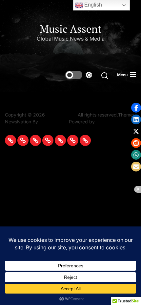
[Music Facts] (72, 140)
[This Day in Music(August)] (10, 140)
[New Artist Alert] (35, 140)
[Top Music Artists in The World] (60, 140)
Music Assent (71, 29)
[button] (136, 108)
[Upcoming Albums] (23, 140)
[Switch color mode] (78, 75)
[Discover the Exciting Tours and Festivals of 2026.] (47, 140)
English (92, 5)
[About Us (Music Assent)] (85, 140)
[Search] (104, 75)
